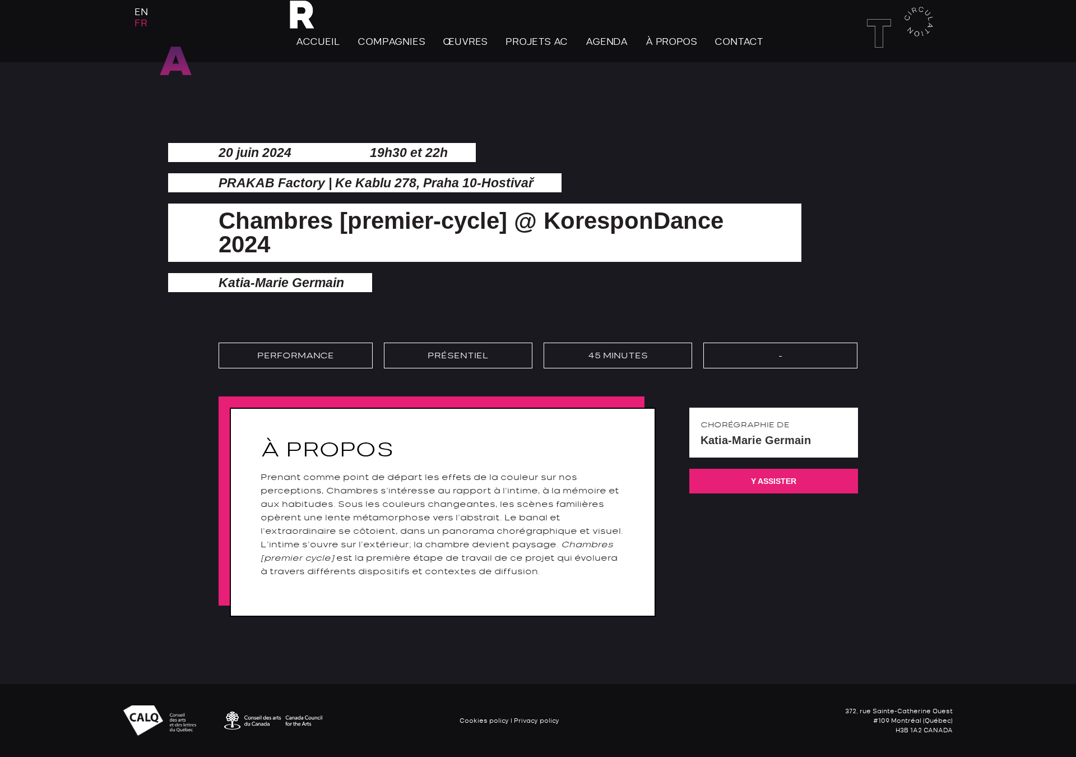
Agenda (607, 41)
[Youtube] (941, 76)
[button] (180, 316)
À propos (671, 41)
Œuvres (465, 41)
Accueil (318, 41)
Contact (739, 41)
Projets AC (536, 41)
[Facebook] (880, 76)
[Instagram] (901, 76)
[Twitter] (921, 76)
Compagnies (391, 41)
